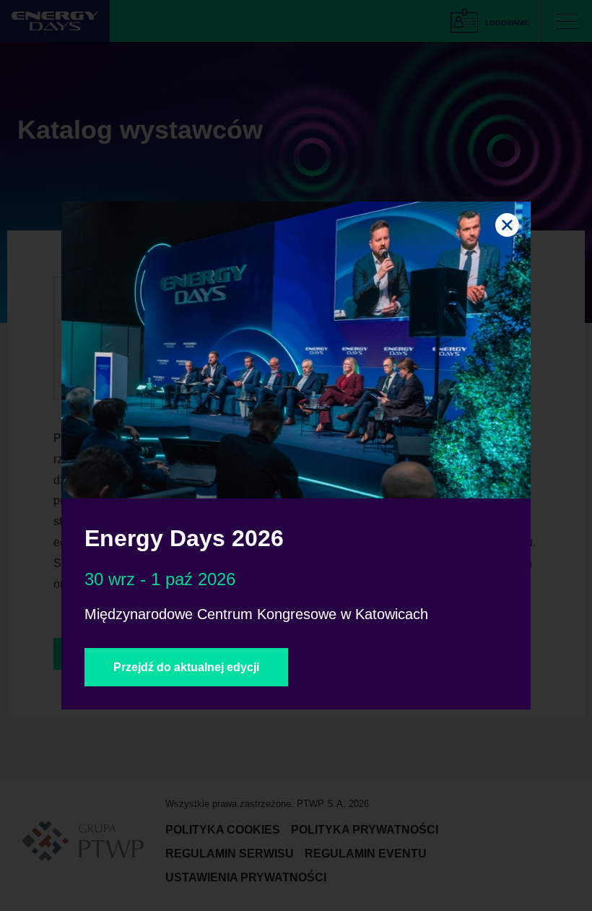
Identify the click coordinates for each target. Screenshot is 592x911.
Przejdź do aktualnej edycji (186, 667)
